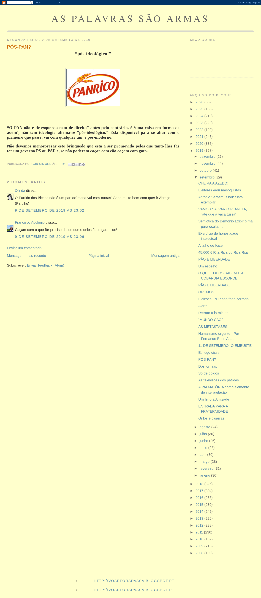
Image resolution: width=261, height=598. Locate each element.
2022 (199, 130)
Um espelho (207, 266)
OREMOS (206, 292)
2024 (199, 116)
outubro (206, 170)
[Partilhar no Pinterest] (83, 164)
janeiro (205, 475)
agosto (205, 427)
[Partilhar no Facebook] (80, 164)
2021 (199, 137)
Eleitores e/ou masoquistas (219, 190)
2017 (199, 491)
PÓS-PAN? (207, 359)
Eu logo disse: (209, 352)
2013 (199, 518)
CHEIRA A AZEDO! (213, 183)
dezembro (208, 156)
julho (204, 434)
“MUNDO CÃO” (210, 320)
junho (204, 441)
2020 (199, 144)
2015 (199, 505)
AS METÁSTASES (212, 327)
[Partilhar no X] (76, 164)
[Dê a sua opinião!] (73, 164)
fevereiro (207, 468)
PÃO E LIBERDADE (214, 259)
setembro (208, 177)
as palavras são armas (130, 18)
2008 (199, 553)
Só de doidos (208, 373)
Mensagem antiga (165, 256)
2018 (199, 484)
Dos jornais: (207, 366)
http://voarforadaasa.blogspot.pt (134, 581)
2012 (199, 525)
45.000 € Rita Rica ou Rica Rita (223, 252)
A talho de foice (210, 245)
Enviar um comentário (24, 248)
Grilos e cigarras (211, 418)
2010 (199, 539)
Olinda (20, 190)
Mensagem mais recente (26, 256)
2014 (199, 511)
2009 (199, 546)
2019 (199, 150)
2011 (199, 532)
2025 (199, 109)
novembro (208, 163)
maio (204, 448)
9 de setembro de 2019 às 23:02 (49, 210)
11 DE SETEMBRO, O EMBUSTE (225, 346)
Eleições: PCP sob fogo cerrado (223, 299)
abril (203, 455)
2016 (199, 498)
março (205, 461)
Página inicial (98, 256)
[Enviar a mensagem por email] (70, 164)
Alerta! (203, 306)
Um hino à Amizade (213, 399)
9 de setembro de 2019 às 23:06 (49, 237)
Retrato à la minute (213, 313)
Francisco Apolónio (30, 222)
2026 (199, 102)
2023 (199, 123)
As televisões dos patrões (218, 380)
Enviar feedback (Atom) (45, 265)
